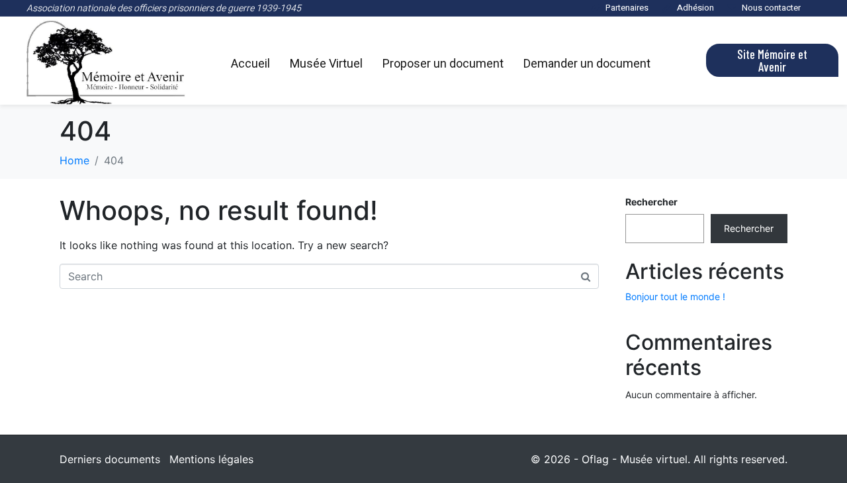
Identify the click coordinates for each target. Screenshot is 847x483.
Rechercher (651, 201)
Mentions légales (211, 459)
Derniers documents (110, 459)
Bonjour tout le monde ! (675, 296)
